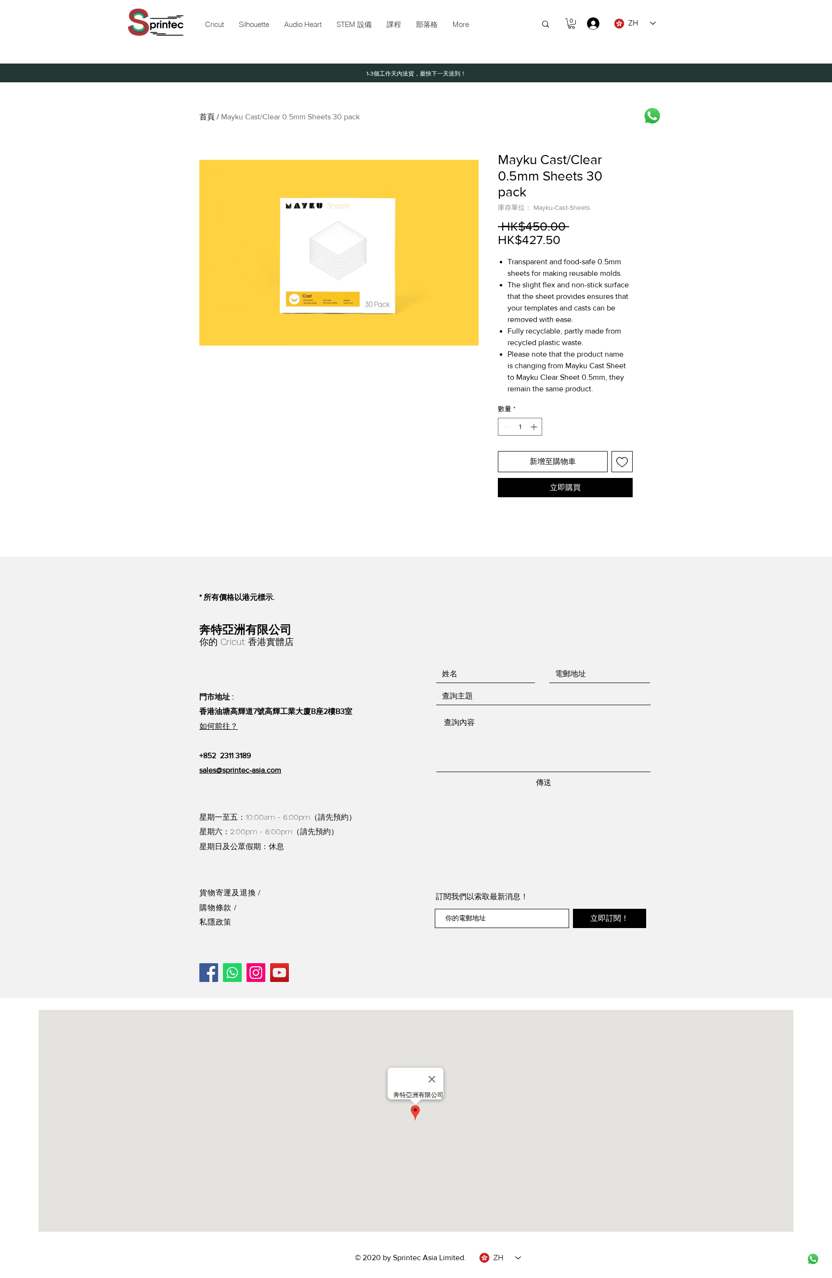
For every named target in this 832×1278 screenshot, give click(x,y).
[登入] (588, 23)
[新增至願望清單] (622, 461)
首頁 (207, 117)
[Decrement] (505, 426)
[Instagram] (256, 972)
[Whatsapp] (652, 115)
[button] (354, 25)
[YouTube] (279, 972)
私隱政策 (215, 922)
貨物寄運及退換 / (230, 893)
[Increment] (535, 426)
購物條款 (216, 908)
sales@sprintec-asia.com (240, 770)
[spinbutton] (520, 426)
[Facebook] (208, 972)
